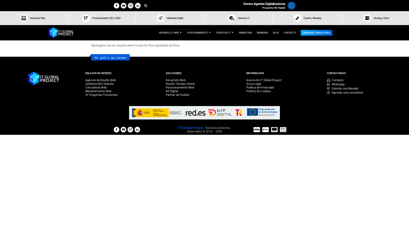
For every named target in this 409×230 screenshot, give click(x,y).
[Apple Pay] (266, 129)
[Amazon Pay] (283, 129)
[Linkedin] (138, 5)
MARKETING (245, 32)
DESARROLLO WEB (169, 32)
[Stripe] (257, 129)
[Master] (274, 129)
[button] (145, 5)
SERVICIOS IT (223, 32)
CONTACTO (290, 32)
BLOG (276, 32)
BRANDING (262, 32)
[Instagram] (130, 5)
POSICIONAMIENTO (197, 32)
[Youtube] (123, 5)
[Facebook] (116, 5)
